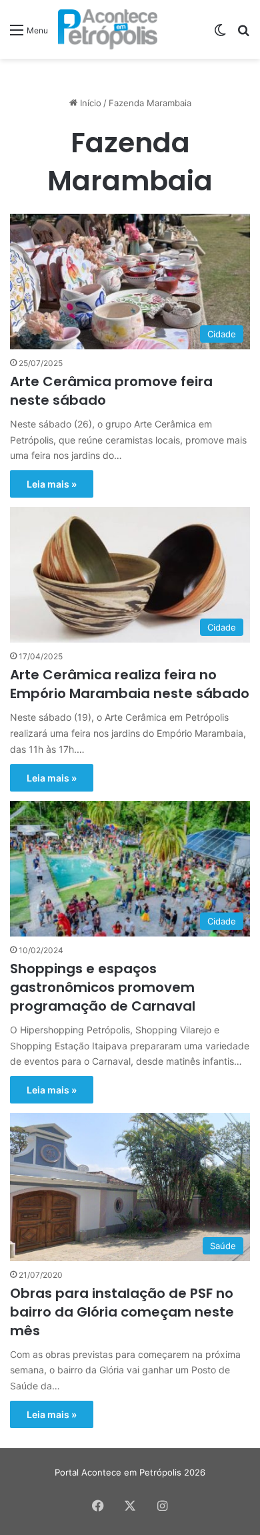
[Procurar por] (243, 34)
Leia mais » (52, 484)
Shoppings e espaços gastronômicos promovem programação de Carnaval (102, 987)
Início (89, 103)
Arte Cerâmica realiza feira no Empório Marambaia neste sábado (129, 684)
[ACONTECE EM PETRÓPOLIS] (107, 29)
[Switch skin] (220, 34)
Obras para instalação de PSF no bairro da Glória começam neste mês (122, 1312)
